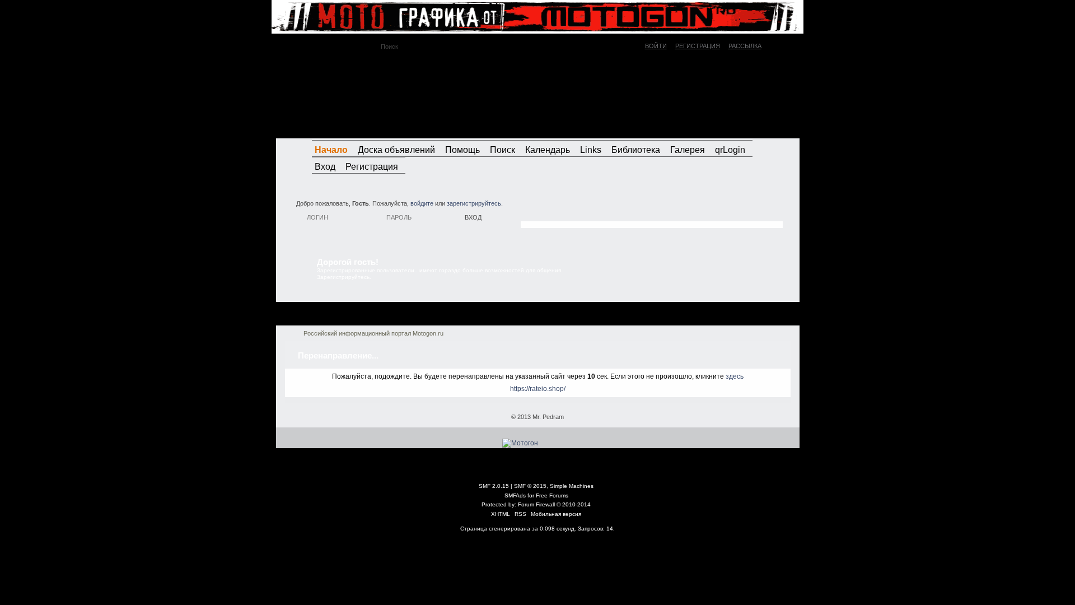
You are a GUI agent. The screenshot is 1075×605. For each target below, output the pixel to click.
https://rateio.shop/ (537, 389)
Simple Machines (571, 486)
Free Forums (552, 495)
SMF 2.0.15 (494, 486)
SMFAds (515, 495)
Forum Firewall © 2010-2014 (554, 504)
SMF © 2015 (530, 486)
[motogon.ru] (377, 94)
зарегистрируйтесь (474, 203)
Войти (656, 46)
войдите (421, 203)
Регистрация (697, 46)
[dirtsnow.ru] (741, 127)
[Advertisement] (652, 210)
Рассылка (744, 46)
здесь (735, 376)
